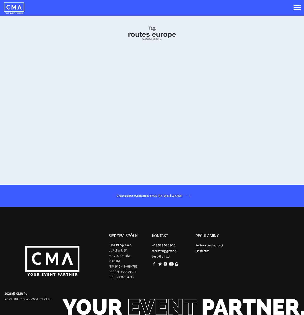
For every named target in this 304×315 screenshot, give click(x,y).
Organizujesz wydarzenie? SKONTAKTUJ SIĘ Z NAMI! (150, 195)
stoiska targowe (101, 141)
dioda (112, 137)
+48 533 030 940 (163, 245)
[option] (153, 81)
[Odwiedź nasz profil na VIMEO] (160, 263)
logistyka (155, 137)
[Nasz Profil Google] (176, 263)
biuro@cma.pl (161, 256)
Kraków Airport (138, 137)
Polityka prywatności (209, 245)
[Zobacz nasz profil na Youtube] (170, 263)
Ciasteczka (202, 250)
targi (116, 141)
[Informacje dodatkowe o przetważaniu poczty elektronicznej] (152, 306)
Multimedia (186, 137)
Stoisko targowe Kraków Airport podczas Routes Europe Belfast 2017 (146, 128)
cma (104, 137)
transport (127, 141)
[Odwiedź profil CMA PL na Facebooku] (154, 263)
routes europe (204, 137)
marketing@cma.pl (164, 250)
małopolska (170, 137)
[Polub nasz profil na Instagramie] (165, 263)
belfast (95, 137)
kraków (122, 137)
